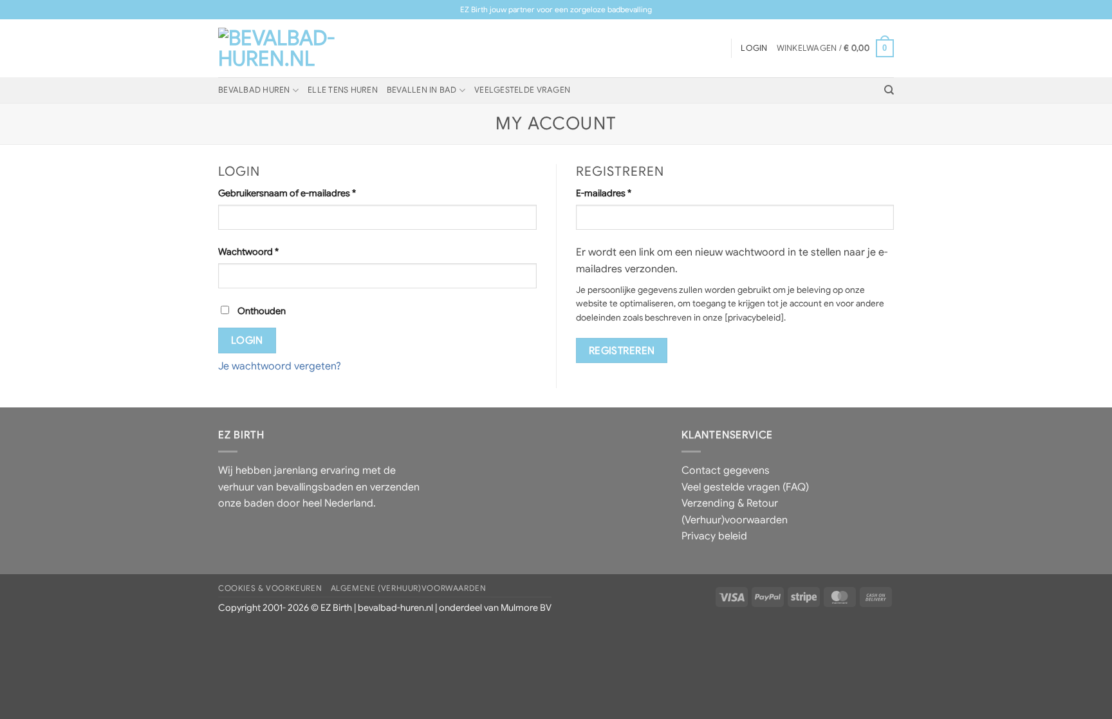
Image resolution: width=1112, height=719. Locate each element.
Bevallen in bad (422, 90)
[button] (835, 48)
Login (247, 340)
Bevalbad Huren (254, 90)
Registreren (622, 350)
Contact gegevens (725, 470)
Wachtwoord (262, 251)
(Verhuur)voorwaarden (734, 520)
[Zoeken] (889, 90)
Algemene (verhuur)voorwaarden (408, 588)
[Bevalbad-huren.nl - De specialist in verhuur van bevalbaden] (282, 48)
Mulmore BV (526, 607)
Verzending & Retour (729, 503)
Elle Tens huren (343, 90)
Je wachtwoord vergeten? (279, 366)
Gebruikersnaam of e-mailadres (301, 193)
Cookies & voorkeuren (270, 588)
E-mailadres (617, 193)
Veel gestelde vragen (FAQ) (745, 487)
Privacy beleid (714, 536)
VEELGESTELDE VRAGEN (522, 90)
